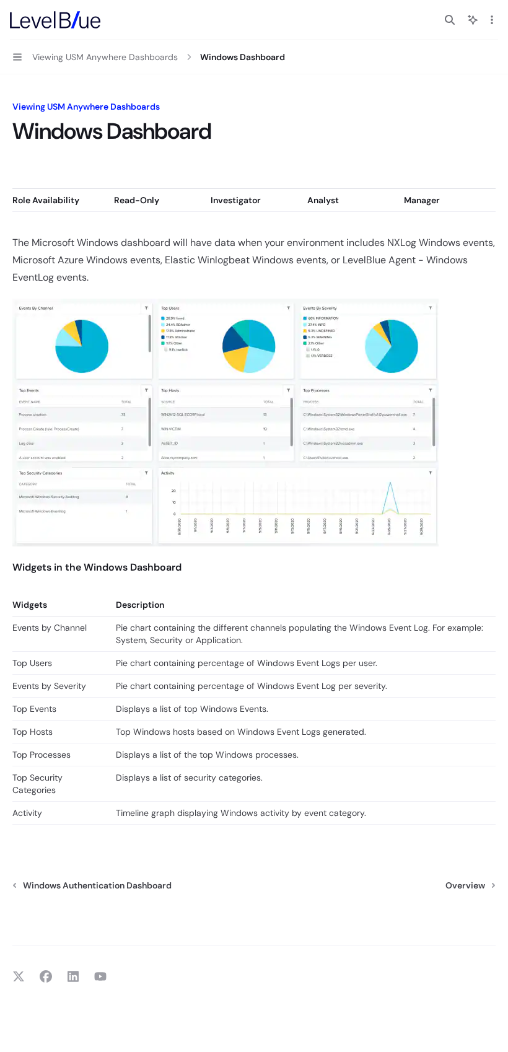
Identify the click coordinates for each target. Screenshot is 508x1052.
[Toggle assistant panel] (472, 19)
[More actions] (492, 19)
